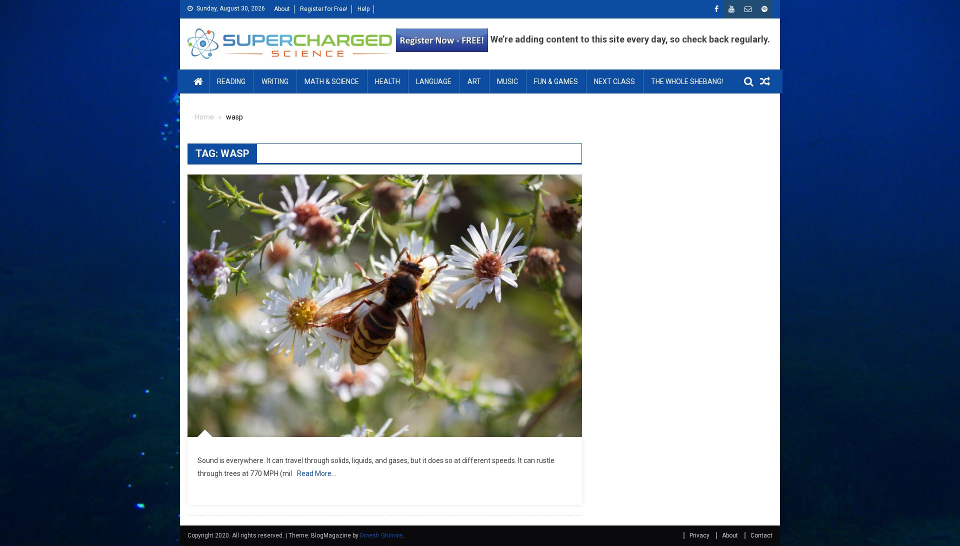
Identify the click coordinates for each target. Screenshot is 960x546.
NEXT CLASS (614, 82)
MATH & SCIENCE (331, 82)
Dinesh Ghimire (381, 535)
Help (364, 9)
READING (231, 82)
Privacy (700, 535)
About (282, 9)
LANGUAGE (434, 82)
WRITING (275, 82)
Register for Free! (324, 9)
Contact (761, 535)
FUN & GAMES (556, 82)
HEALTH (387, 82)
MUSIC (507, 82)
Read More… (316, 474)
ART (474, 82)
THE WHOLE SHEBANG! (687, 82)
